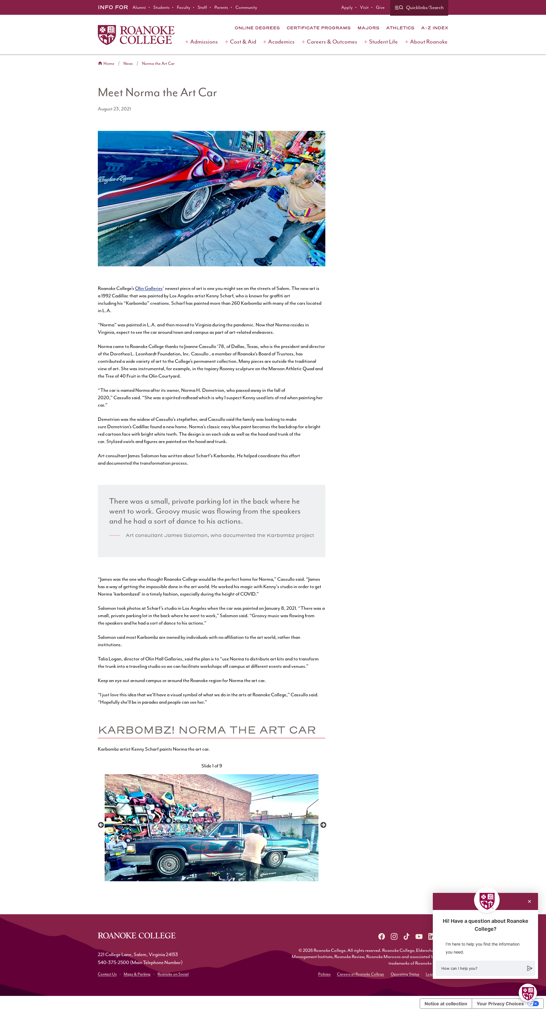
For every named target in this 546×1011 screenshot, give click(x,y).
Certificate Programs (319, 27)
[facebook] (382, 936)
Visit (364, 7)
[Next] (323, 824)
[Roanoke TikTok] (407, 936)
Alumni (139, 7)
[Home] (136, 35)
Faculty (183, 7)
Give (380, 7)
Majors (368, 27)
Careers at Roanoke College (360, 974)
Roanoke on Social (173, 974)
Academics (281, 41)
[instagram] (394, 936)
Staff (202, 7)
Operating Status (405, 974)
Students (161, 7)
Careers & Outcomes (332, 41)
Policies (324, 974)
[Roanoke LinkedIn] (432, 936)
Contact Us (107, 974)
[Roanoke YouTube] (419, 936)
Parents (221, 7)
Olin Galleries (149, 288)
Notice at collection (446, 1003)
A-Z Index (434, 27)
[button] (485, 968)
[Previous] (100, 824)
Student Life (383, 41)
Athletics (400, 27)
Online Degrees (257, 27)
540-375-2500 (113, 962)
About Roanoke (429, 41)
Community (246, 7)
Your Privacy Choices (500, 1003)
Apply (347, 7)
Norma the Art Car (158, 63)
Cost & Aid (243, 41)
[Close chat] (529, 901)
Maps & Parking (137, 974)
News (128, 63)
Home (109, 63)
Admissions (204, 41)
